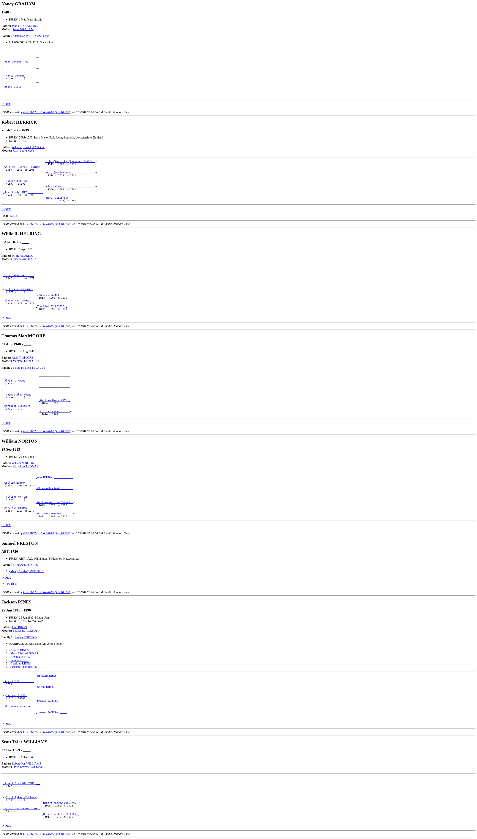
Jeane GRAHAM (23, 29)
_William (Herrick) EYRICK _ (23, 167)
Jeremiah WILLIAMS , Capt (32, 36)
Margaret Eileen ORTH (26, 360)
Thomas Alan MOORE (19, 394)
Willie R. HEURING (19, 289)
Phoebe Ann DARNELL (27, 259)
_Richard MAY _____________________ (70, 186)
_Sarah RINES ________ (51, 687)
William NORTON (23, 463)
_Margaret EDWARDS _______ (54, 513)
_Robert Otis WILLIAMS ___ (21, 783)
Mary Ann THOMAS (25, 466)
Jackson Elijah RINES (23, 666)
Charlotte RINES (20, 663)
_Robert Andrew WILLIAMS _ (60, 802)
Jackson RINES (16, 695)
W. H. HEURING (22, 255)
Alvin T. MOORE (22, 357)
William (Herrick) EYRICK (28, 147)
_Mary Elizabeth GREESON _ (60, 814)
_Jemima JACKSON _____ (51, 712)
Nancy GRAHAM (15, 75)
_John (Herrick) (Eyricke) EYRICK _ (70, 161)
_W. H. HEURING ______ (18, 275)
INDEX (6, 104)
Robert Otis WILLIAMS (26, 763)
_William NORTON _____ (18, 482)
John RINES (19, 627)
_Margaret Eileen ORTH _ (20, 405)
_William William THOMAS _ (54, 502)
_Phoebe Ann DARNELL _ (18, 300)
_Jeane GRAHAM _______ (18, 86)
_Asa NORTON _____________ (54, 477)
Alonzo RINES (19, 650)
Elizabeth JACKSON (25, 630)
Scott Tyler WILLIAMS (21, 797)
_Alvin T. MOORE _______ (20, 380)
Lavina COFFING (26, 637)
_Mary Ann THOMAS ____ (18, 508)
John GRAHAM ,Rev (25, 25)
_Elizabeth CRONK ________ (54, 488)
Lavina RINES (19, 660)
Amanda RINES (20, 656)
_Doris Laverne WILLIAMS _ (21, 808)
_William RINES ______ (51, 675)
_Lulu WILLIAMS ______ (54, 411)
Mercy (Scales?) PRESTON (27, 571)
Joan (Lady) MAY (23, 150)
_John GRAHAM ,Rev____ (18, 61)
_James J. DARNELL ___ (51, 295)
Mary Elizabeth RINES (24, 653)
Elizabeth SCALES (26, 564)
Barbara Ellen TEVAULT (30, 367)
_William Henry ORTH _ (54, 400)
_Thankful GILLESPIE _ (51, 306)
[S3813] (13, 215)
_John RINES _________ (18, 681)
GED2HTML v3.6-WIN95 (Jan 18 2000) (47, 112)
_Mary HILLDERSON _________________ (70, 197)
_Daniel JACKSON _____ (51, 701)
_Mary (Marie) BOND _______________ (70, 172)
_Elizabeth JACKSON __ (18, 706)
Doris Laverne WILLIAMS (29, 766)
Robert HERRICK (17, 181)
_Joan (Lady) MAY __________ (23, 192)
